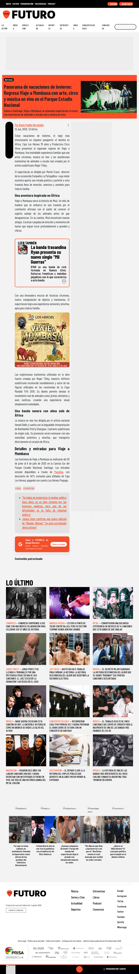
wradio (64, 952)
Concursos (105, 27)
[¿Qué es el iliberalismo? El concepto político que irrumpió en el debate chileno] (118, 829)
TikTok (120, 901)
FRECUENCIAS (40, 3)
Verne (101, 952)
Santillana (64, 948)
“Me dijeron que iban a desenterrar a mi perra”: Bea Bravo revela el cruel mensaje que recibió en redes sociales (94, 853)
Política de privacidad (36, 941)
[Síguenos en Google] (106, 13)
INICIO (8, 3)
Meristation (110, 960)
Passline (58, 472)
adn (108, 948)
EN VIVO (15, 3)
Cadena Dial (109, 952)
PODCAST (52, 3)
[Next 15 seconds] (86, 969)
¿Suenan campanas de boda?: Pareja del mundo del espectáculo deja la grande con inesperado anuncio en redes (69, 854)
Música (15, 27)
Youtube (121, 916)
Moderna (50, 960)
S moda (86, 960)
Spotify (120, 922)
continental (85, 952)
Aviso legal (22, 941)
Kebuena (119, 952)
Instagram (122, 896)
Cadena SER (91, 948)
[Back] (66, 969)
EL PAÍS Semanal (93, 952)
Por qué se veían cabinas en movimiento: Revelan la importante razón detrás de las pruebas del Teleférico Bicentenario (21, 856)
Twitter (120, 911)
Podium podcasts (36, 956)
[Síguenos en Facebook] (119, 13)
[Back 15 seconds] (73, 969)
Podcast (97, 903)
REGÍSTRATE (126, 4)
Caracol (118, 948)
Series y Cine (25, 27)
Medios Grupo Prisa (14, 957)
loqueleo (97, 960)
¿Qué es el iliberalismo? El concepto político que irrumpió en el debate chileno (118, 851)
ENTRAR (113, 4)
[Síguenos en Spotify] (132, 13)
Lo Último (4, 27)
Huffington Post (42, 952)
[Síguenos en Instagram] (111, 13)
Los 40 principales (51, 948)
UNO (57, 952)
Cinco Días (75, 952)
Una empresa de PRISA (14, 951)
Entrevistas (64, 27)
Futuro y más (29, 488)
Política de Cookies (53, 941)
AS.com (99, 948)
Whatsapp (122, 927)
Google (120, 890)
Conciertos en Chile (88, 27)
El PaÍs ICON (74, 960)
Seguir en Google (58, 544)
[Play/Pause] (79, 969)
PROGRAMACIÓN (26, 3)
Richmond (36, 960)
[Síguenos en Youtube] (128, 13)
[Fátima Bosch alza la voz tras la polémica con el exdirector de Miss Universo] (45, 829)
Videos (75, 27)
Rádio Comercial (122, 960)
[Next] (92, 969)
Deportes (51, 27)
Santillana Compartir (78, 948)
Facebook (121, 906)
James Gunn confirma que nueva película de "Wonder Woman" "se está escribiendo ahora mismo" (44, 523)
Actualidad (40, 27)
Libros (96, 897)
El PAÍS (38, 948)
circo (18, 488)
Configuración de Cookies (72, 941)
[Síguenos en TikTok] (115, 13)
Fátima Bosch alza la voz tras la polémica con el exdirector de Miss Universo (45, 850)
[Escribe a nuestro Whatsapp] (136, 13)
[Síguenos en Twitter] (123, 13)
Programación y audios (115, 969)
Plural (63, 960)
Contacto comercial (16, 910)
